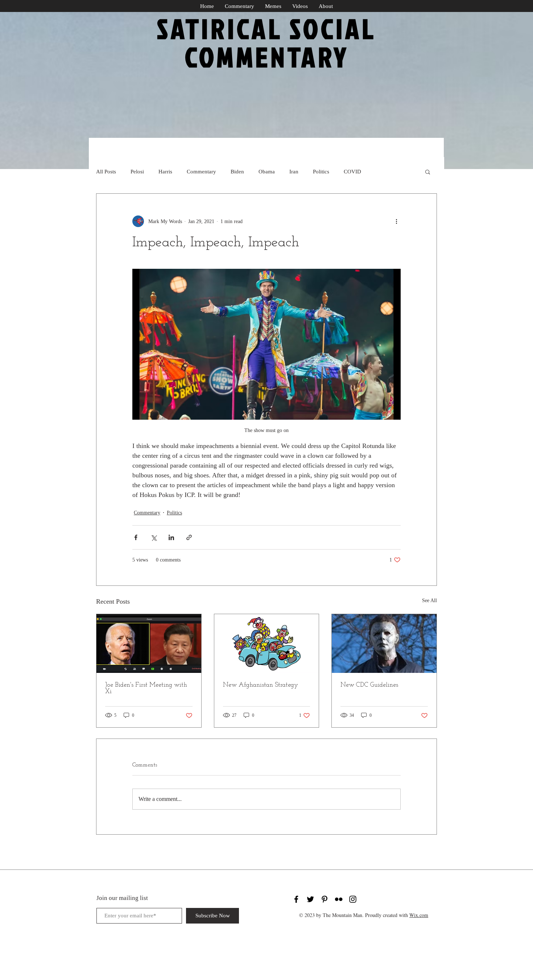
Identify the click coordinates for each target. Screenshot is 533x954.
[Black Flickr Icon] (338, 899)
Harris (165, 171)
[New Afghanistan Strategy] (266, 643)
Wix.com (418, 915)
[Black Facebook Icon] (296, 899)
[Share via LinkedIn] (171, 537)
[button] (427, 171)
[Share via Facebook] (135, 537)
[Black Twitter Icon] (310, 899)
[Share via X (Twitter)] (153, 537)
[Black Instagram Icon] (353, 899)
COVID (352, 171)
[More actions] (396, 221)
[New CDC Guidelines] (384, 643)
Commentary (201, 171)
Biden (237, 171)
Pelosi (137, 171)
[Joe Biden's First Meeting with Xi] (148, 643)
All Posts (106, 171)
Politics (321, 171)
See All (429, 600)
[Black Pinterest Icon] (324, 899)
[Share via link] (189, 537)
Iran (293, 171)
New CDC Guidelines (369, 685)
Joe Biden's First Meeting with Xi (146, 688)
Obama (267, 171)
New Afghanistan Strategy (260, 685)
